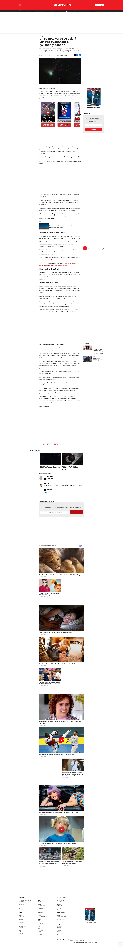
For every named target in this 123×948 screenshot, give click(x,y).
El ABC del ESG (61, 900)
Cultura (40, 897)
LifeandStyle (22, 909)
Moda (20, 930)
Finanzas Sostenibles (62, 897)
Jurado (59, 934)
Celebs (40, 904)
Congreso (21, 916)
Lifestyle (59, 920)
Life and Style (92, 11)
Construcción (41, 920)
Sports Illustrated (61, 912)
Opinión (21, 920)
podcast (90, 247)
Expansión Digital (48, 476)
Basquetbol (60, 917)
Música (39, 915)
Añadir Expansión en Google (62, 55)
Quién (20, 925)
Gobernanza (41, 933)
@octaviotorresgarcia (51, 492)
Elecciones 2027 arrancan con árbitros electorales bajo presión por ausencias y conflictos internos (98, 350)
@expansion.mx (63, 940)
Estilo (39, 909)
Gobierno (21, 913)
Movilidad (40, 934)
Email (55, 512)
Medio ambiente (42, 930)
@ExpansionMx (49, 478)
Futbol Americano (61, 916)
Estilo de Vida (60, 933)
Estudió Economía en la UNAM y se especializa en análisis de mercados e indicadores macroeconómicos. (63, 486)
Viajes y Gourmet (23, 933)
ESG (78, 11)
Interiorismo (41, 926)
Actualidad (59, 905)
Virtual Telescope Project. (48, 260)
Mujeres (84, 11)
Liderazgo (59, 907)
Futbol (58, 913)
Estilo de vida (41, 905)
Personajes (60, 930)
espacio (55, 444)
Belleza (21, 931)
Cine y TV (40, 913)
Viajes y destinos (61, 928)
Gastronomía (60, 926)
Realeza (21, 927)
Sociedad (21, 922)
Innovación (60, 898)
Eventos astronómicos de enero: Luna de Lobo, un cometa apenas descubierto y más (64, 226)
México (94, 346)
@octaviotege (52, 88)
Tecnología (64, 11)
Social (39, 931)
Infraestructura (41, 923)
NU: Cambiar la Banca (93, 107)
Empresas (33, 11)
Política (40, 11)
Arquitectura (41, 924)
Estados (21, 919)
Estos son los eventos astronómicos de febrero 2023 (50, 466)
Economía (47, 11)
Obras (72, 11)
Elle (39, 900)
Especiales (60, 909)
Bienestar (59, 931)
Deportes (40, 912)
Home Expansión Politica (25, 900)
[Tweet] (75, 55)
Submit (76, 512)
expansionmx (58, 939)
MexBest (59, 924)
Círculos (21, 929)
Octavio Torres (48, 484)
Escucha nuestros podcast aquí (96, 249)
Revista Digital (99, 5)
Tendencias (42, 36)
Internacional (56, 11)
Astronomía (49, 444)
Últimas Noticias (24, 11)
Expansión (21, 897)
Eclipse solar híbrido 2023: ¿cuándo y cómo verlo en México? (70, 467)
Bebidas (59, 927)
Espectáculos (22, 926)
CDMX (20, 918)
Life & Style (40, 908)
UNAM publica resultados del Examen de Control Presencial (98, 359)
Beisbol (59, 915)
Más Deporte (60, 919)
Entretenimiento (42, 911)
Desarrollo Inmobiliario (44, 922)
